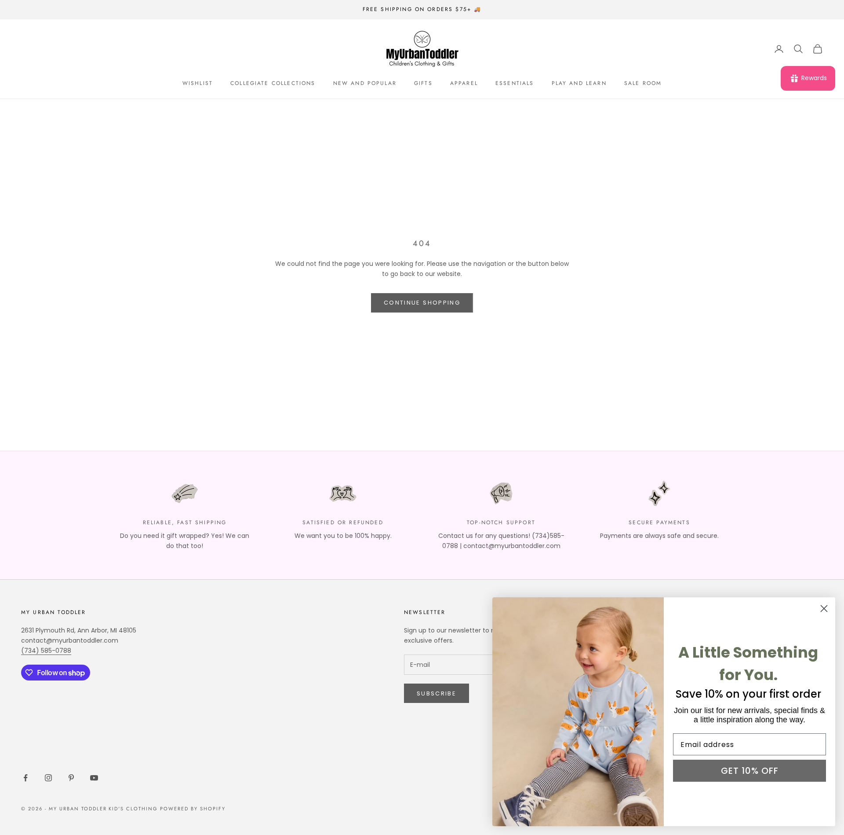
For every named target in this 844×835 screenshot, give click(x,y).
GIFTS (423, 83)
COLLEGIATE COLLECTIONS (273, 83)
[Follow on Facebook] (25, 777)
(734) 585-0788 (46, 650)
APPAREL (464, 83)
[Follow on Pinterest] (71, 777)
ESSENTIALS (514, 83)
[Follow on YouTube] (94, 777)
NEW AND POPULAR (365, 83)
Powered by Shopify (193, 808)
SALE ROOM (643, 83)
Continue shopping (422, 302)
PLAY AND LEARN (579, 83)
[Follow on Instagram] (48, 777)
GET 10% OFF (750, 771)
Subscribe (436, 693)
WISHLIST (197, 83)
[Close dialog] (824, 608)
